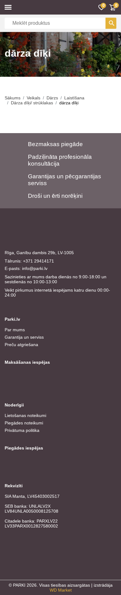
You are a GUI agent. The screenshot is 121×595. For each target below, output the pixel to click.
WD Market (61, 590)
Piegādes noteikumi (24, 422)
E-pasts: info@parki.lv (26, 268)
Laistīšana (74, 97)
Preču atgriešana (21, 344)
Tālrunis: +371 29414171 (29, 260)
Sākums (12, 97)
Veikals (33, 97)
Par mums (15, 329)
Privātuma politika (22, 430)
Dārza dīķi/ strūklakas (32, 102)
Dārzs (52, 97)
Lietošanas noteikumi (25, 415)
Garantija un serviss (24, 337)
